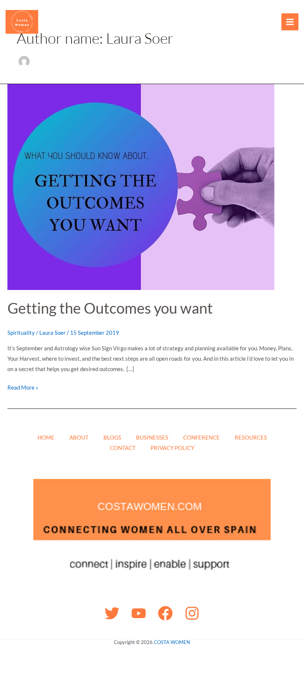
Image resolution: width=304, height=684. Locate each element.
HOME (45, 437)
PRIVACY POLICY (172, 447)
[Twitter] (112, 613)
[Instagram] (192, 613)
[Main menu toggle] (290, 22)
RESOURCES (251, 437)
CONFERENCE (201, 437)
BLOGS (112, 437)
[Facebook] (165, 613)
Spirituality (21, 332)
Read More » (22, 387)
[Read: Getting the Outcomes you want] (140, 186)
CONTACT (123, 447)
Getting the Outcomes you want (110, 308)
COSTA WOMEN (172, 642)
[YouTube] (138, 613)
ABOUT (79, 437)
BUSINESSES (152, 437)
